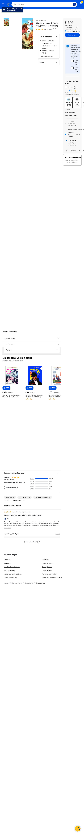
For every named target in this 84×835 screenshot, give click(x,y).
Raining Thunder (47, 567)
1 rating (50, 29)
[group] (44, 29)
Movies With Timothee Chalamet (52, 577)
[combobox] (44, 4)
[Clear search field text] (72, 4)
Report (58, 534)
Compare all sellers (71, 162)
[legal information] (77, 27)
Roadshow (45, 559)
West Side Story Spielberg (12, 567)
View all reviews (11, 487)
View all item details (47, 56)
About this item (9, 331)
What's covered (76, 51)
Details (78, 134)
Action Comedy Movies (49, 574)
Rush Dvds (7, 563)
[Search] (74, 4)
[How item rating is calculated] (24, 482)
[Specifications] (58, 344)
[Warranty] (57, 350)
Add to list (73, 150)
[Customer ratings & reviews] (58, 472)
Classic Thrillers (47, 570)
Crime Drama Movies (10, 577)
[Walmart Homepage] (8, 4)
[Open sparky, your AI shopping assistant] (78, 829)
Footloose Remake (47, 563)
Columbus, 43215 (70, 112)
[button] (25, 33)
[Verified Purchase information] (23, 512)
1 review (12, 479)
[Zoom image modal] (29, 31)
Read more (7, 528)
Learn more (72, 145)
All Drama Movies (9, 570)
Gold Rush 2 (7, 559)
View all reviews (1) (32, 542)
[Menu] (3, 4)
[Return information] (78, 31)
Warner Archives (41, 20)
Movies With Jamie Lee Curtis (13, 574)
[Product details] (58, 338)
